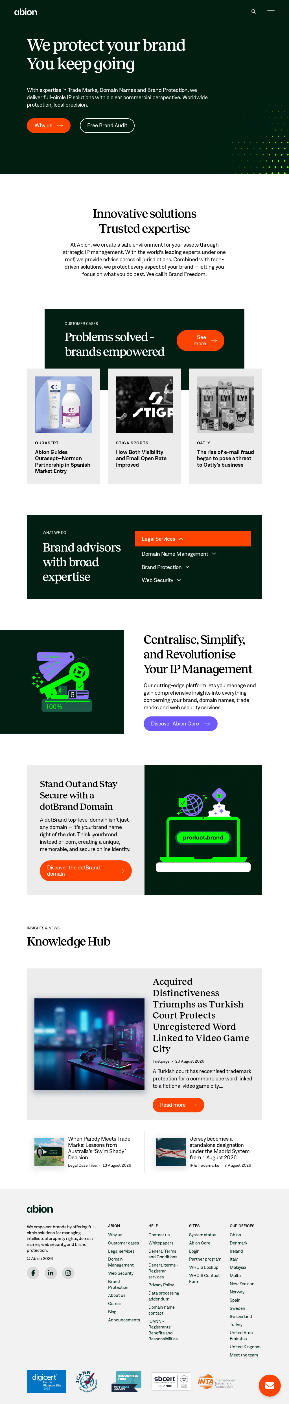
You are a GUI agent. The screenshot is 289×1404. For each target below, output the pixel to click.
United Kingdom (245, 1346)
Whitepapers (160, 1243)
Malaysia (238, 1267)
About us (116, 1295)
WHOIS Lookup (203, 1267)
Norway (237, 1292)
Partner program (205, 1259)
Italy (234, 1259)
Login (194, 1251)
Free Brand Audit (107, 125)
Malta (235, 1275)
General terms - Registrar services (163, 1271)
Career (114, 1303)
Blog (112, 1311)
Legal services (121, 1251)
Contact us (159, 1234)
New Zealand (242, 1283)
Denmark (239, 1243)
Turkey (236, 1324)
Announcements (124, 1320)
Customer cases (123, 1243)
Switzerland (241, 1316)
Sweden (237, 1308)
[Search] (253, 12)
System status (202, 1234)
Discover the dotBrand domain (73, 870)
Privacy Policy (161, 1284)
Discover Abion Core (175, 723)
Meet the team (244, 1355)
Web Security (120, 1273)
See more (200, 340)
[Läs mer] (63, 426)
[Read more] (144, 1044)
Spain (235, 1300)
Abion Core (199, 1243)
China (235, 1234)
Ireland (236, 1251)
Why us (43, 125)
